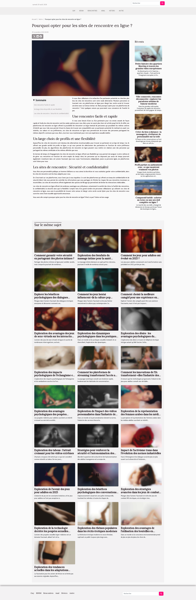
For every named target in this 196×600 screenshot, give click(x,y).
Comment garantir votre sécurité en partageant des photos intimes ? (54, 257)
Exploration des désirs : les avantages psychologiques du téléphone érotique (137, 336)
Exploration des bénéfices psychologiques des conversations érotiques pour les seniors (97, 492)
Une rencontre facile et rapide (44, 105)
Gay (73, 10)
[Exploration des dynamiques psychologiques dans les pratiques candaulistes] (98, 318)
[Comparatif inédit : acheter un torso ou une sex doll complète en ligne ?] (148, 187)
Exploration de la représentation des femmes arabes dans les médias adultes (141, 414)
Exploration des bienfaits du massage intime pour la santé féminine (94, 258)
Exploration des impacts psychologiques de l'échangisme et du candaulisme (54, 375)
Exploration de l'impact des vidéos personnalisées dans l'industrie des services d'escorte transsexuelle (97, 414)
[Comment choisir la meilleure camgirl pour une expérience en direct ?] (141, 279)
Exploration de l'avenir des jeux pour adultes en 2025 (52, 491)
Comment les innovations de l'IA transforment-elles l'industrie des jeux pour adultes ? (140, 375)
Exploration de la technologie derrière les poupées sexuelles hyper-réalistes (51, 531)
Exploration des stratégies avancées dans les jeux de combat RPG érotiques (140, 492)
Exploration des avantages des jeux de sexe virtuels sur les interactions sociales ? (54, 336)
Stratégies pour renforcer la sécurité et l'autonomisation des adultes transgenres (96, 453)
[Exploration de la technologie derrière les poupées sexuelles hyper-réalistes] (54, 513)
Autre (121, 10)
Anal (103, 10)
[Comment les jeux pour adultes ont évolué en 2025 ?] (141, 240)
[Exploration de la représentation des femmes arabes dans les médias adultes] (141, 396)
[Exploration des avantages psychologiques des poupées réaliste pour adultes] (54, 396)
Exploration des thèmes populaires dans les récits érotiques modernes (97, 529)
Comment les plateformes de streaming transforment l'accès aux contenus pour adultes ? (98, 375)
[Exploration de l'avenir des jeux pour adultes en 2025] (54, 474)
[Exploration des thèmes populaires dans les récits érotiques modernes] (98, 513)
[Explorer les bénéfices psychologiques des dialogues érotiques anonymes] (54, 279)
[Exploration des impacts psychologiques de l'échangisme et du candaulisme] (54, 357)
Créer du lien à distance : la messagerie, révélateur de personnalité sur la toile (148, 134)
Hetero (112, 10)
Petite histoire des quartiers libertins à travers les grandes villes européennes (148, 66)
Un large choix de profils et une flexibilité (48, 109)
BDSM (81, 10)
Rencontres (92, 10)
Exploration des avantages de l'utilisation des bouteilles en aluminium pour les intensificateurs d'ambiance (141, 532)
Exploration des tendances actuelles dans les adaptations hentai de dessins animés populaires (54, 570)
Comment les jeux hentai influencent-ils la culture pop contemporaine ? (94, 297)
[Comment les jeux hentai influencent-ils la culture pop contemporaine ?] (98, 279)
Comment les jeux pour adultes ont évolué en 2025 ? (141, 257)
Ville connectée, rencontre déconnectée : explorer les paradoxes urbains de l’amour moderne (148, 100)
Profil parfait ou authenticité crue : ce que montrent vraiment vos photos (148, 167)
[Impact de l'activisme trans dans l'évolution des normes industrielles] (141, 435)
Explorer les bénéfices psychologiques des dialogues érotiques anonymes (51, 297)
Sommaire (41, 100)
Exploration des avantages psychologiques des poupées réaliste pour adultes (50, 414)
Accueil (34, 19)
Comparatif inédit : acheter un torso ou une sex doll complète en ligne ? (148, 200)
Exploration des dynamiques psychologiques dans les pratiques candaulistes (97, 336)
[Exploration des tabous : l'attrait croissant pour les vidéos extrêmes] (54, 435)
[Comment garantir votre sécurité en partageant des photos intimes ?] (54, 240)
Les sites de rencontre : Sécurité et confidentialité (51, 113)
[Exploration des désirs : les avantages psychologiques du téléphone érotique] (141, 318)
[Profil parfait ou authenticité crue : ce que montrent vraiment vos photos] (148, 154)
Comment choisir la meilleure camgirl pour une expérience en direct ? (139, 297)
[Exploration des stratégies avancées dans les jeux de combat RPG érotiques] (141, 474)
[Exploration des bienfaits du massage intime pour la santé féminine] (98, 240)
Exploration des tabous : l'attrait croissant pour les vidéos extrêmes (54, 452)
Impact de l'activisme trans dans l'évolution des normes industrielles (141, 452)
